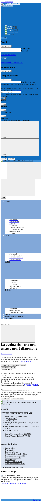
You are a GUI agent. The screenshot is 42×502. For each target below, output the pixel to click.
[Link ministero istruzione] (10, 4)
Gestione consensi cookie (13, 462)
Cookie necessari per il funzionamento (14, 391)
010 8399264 (12, 419)
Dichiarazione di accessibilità (15, 456)
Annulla (4, 159)
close (3, 197)
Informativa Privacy (12, 452)
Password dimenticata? (8, 55)
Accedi (4, 38)
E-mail (23, 82)
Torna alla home (6, 354)
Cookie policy (10, 448)
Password (24, 51)
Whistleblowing (10, 460)
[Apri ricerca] (24, 170)
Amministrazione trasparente (15, 464)
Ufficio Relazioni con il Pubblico (16, 454)
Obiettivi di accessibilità (13, 458)
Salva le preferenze (18, 399)
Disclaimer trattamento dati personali (13, 483)
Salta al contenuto (7, 2)
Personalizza (6, 365)
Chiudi (4, 104)
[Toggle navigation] (18, 187)
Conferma (12, 159)
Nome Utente (25, 49)
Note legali (9, 450)
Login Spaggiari (17, 90)
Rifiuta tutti (18, 365)
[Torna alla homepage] (21, 161)
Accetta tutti (8, 367)
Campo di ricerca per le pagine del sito (14, 322)
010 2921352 (12, 421)
